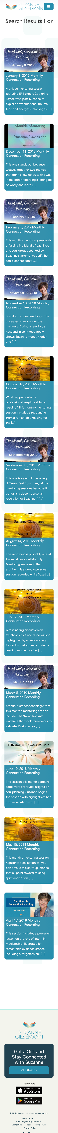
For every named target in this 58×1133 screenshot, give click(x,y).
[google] (29, 1098)
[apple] (29, 1088)
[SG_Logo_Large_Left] (24, 3)
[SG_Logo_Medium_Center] (29, 1021)
